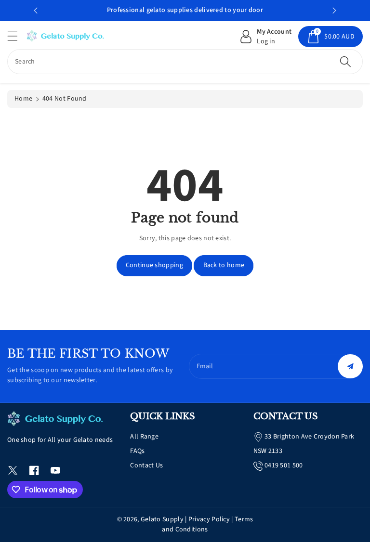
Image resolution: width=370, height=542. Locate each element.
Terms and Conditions (207, 524)
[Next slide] (334, 10)
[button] (16, 36)
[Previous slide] (35, 10)
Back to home (224, 265)
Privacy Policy (209, 519)
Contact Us (146, 465)
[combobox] (185, 62)
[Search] (345, 62)
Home (23, 98)
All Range (144, 436)
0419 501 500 (283, 465)
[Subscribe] (350, 366)
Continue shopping (154, 265)
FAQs (137, 451)
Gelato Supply (162, 519)
